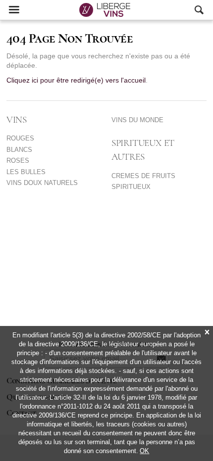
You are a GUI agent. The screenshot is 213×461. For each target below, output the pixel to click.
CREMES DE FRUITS (143, 176)
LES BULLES (26, 172)
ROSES (17, 160)
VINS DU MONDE (137, 120)
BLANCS (19, 149)
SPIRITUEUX (131, 186)
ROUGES (20, 138)
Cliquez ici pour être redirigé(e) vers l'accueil (76, 80)
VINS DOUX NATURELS (42, 182)
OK (144, 451)
